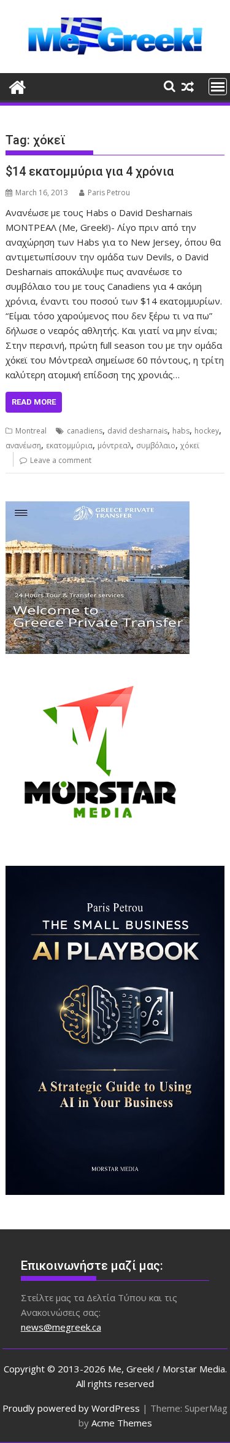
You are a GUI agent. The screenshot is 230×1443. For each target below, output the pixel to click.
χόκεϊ (189, 445)
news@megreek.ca (61, 1327)
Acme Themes (121, 1423)
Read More (34, 401)
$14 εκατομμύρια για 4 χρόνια (90, 171)
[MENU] (218, 86)
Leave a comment (60, 460)
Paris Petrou (109, 192)
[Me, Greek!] (17, 85)
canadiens (84, 431)
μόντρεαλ (114, 445)
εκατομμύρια (69, 445)
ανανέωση (23, 445)
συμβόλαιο (155, 445)
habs (181, 431)
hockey (206, 431)
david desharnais (137, 431)
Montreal (31, 431)
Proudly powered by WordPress (71, 1408)
